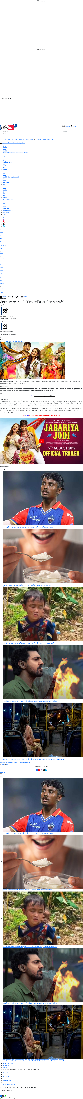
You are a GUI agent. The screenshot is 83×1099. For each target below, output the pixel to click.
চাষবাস (4, 185)
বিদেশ (16, 139)
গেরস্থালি (26, 153)
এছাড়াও (1, 292)
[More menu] (81, 139)
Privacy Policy (7, 1080)
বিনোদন (32, 139)
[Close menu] (0, 229)
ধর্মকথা (4, 168)
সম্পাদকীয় (5, 198)
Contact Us (6, 1076)
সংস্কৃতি (12, 177)
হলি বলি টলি (5, 177)
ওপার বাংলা (5, 170)
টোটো (22, 153)
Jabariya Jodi (4, 763)
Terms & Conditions (9, 1084)
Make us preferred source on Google (11, 341)
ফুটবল (7, 162)
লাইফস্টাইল (38, 139)
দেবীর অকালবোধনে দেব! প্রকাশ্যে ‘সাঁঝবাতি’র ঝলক (44, 396)
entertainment (7, 1065)
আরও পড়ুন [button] (2, 772)
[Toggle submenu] (0, 251)
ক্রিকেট (4, 162)
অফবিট (4, 166)
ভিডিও (4, 196)
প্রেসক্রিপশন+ (21, 139)
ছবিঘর (44, 139)
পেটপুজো (17, 153)
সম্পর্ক (10, 153)
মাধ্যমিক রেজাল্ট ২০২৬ (7, 209)
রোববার (4, 203)
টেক (20, 153)
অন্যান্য (10, 162)
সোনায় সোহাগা (6, 213)
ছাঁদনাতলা (4, 214)
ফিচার (4, 205)
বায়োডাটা (4, 181)
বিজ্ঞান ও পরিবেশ (6, 183)
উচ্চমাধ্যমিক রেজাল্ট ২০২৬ (8, 211)
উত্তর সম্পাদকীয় (11, 199)
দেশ (12, 139)
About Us (5, 1072)
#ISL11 (5, 147)
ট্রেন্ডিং (4, 192)
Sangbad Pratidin (8, 1063)
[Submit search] (72, 134)
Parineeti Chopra (13, 763)
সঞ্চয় (52, 139)
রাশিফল (48, 139)
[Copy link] (2, 322)
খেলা (27, 139)
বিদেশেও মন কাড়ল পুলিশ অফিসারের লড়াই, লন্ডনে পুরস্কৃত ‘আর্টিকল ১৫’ (44, 415)
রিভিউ (9, 177)
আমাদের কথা (5, 199)
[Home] (8, 126)
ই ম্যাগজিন (5, 190)
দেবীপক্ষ (4, 207)
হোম (3, 145)
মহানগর (5, 139)
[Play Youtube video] (41, 441)
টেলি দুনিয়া (16, 177)
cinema (5, 1067)
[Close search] (62, 129)
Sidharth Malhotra (24, 763)
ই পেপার (4, 188)
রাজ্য (9, 139)
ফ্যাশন (13, 153)
